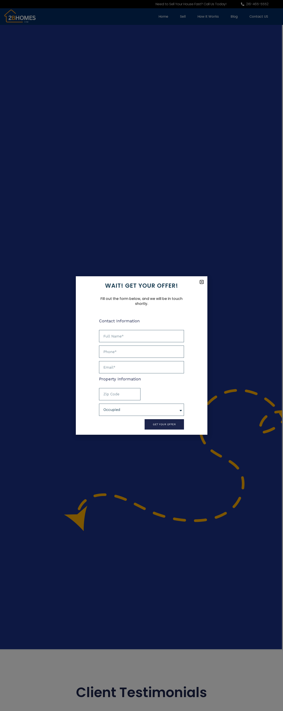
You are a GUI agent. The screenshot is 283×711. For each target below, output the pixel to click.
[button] (201, 282)
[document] (141, 355)
